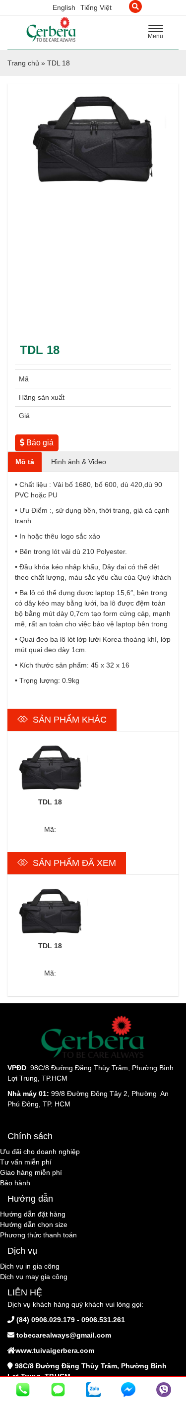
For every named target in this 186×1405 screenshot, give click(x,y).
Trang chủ (23, 63)
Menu (158, 33)
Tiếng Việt (96, 7)
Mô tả (24, 462)
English (64, 7)
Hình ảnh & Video (78, 462)
